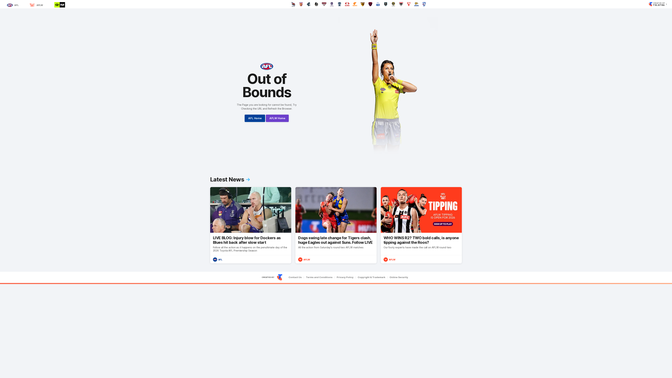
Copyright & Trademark (371, 277)
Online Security (399, 277)
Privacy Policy (345, 277)
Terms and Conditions (319, 277)
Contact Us (295, 277)
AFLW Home (277, 118)
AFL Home (254, 118)
